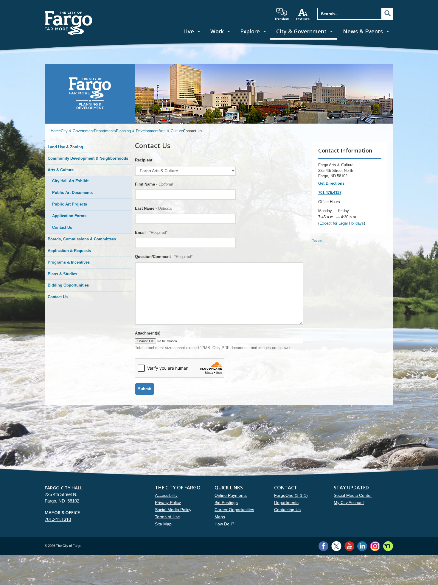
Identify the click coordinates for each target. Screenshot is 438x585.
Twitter (336, 546)
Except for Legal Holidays (341, 223)
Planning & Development (137, 131)
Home (56, 131)
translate (281, 14)
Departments (105, 131)
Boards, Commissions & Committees (82, 239)
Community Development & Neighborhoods (88, 158)
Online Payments (231, 495)
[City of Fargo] (68, 13)
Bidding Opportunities (68, 285)
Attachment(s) (147, 333)
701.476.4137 (329, 192)
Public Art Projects (69, 204)
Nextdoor (388, 546)
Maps (220, 516)
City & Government (301, 31)
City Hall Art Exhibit (70, 181)
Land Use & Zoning (65, 147)
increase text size (303, 14)
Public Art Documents (72, 192)
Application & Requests (69, 250)
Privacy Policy (168, 502)
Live (188, 31)
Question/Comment (163, 256)
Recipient (143, 160)
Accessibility (166, 495)
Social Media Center (353, 495)
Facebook (323, 546)
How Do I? (224, 524)
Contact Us (62, 227)
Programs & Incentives (69, 262)
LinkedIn (362, 546)
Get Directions (331, 183)
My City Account (349, 502)
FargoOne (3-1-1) (291, 495)
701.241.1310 (58, 519)
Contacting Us (287, 509)
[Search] (387, 13)
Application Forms (69, 216)
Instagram (375, 546)
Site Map (163, 524)
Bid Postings (226, 502)
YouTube (349, 546)
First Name (154, 184)
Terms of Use (167, 516)
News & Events (363, 31)
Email (151, 232)
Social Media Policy (173, 509)
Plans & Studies (62, 274)
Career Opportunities (234, 509)
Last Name (153, 208)
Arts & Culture (171, 131)
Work (217, 31)
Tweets (317, 240)
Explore (250, 31)
